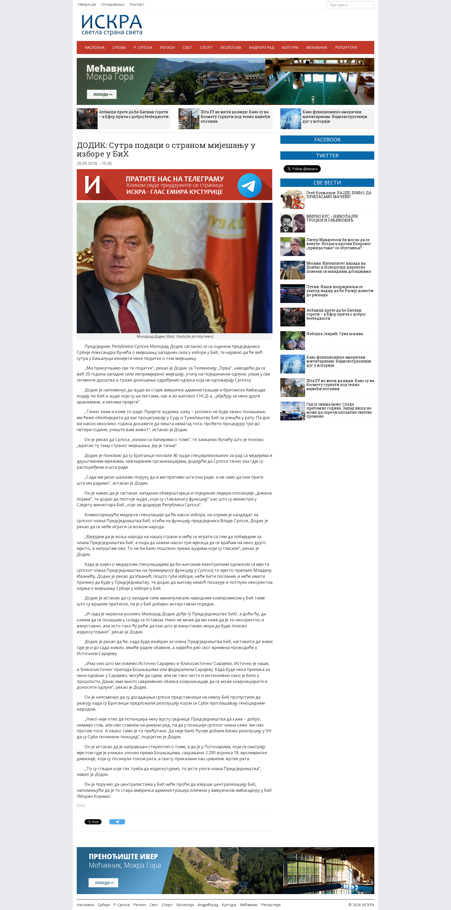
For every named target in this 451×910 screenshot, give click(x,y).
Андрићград (261, 47)
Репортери (346, 47)
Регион (167, 47)
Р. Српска (143, 47)
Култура (290, 47)
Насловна (95, 47)
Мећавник (316, 47)
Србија (119, 47)
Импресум (87, 4)
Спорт (206, 47)
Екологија (230, 47)
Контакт (137, 4)
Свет (187, 47)
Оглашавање (112, 4)
